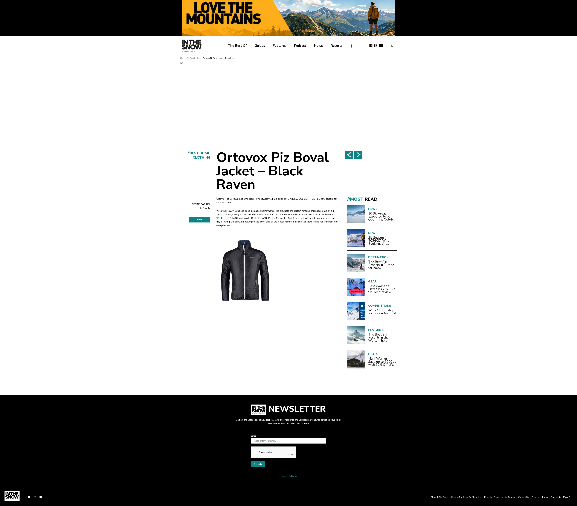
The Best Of (237, 45)
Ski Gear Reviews (194, 58)
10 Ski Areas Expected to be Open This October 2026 (382, 216)
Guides (260, 45)
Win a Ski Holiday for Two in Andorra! (382, 312)
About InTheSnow (439, 497)
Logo (191, 45)
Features (279, 45)
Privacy (535, 497)
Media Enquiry (508, 497)
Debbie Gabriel (201, 204)
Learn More (289, 476)
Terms (545, 497)
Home (182, 58)
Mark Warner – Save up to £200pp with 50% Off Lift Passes (382, 361)
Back (199, 220)
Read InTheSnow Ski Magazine (466, 497)
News (318, 45)
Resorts (336, 45)
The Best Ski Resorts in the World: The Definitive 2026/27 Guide (381, 337)
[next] (358, 155)
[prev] (349, 155)
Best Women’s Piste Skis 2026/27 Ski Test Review (381, 289)
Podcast (300, 45)
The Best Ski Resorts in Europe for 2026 (381, 264)
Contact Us (523, 497)
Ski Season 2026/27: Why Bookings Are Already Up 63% (380, 240)
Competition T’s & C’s (561, 497)
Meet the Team (491, 497)
